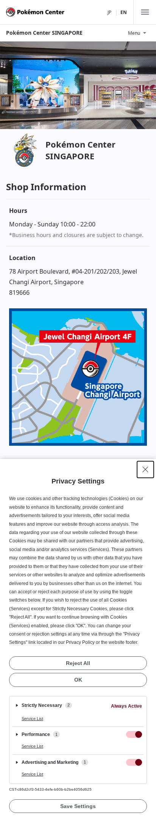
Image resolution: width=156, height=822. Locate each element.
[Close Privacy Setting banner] (145, 469)
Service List (32, 718)
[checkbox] (134, 734)
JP (109, 12)
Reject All (78, 663)
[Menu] (144, 12)
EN (123, 12)
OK (78, 680)
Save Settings (78, 806)
